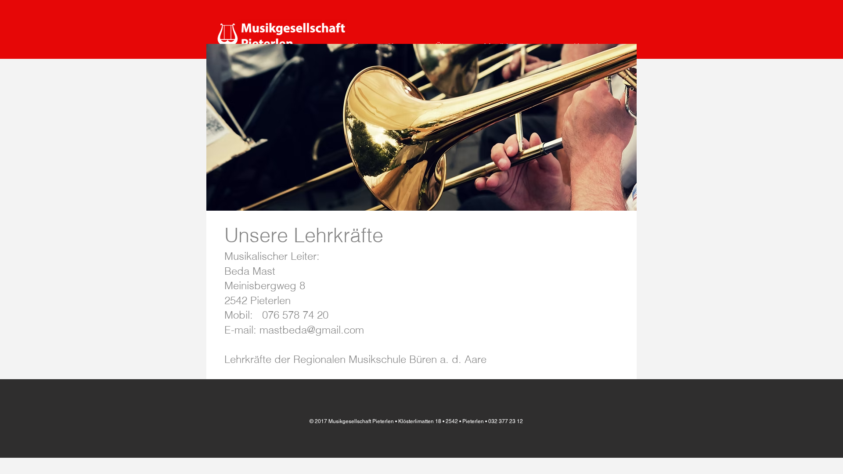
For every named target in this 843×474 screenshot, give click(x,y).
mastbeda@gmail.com (311, 329)
